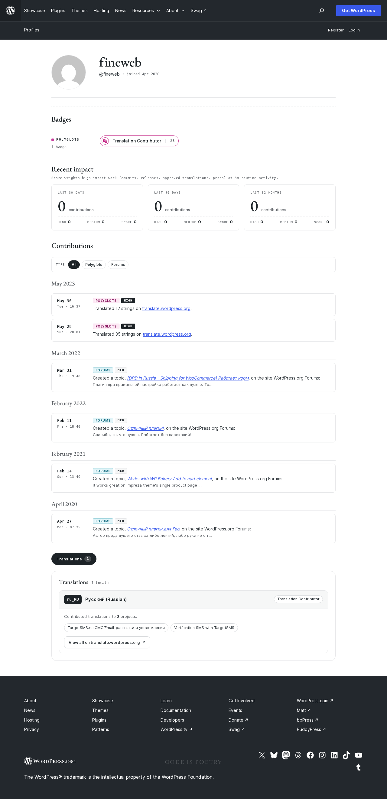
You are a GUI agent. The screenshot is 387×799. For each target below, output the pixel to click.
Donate (239, 719)
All (74, 264)
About (30, 700)
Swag (237, 729)
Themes (100, 710)
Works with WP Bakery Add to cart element (169, 478)
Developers (172, 719)
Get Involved (242, 700)
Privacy (31, 729)
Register (336, 30)
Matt (304, 710)
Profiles (31, 29)
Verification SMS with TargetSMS (204, 627)
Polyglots (93, 264)
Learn (166, 700)
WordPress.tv (177, 729)
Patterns (100, 729)
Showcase (102, 700)
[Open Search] (321, 10)
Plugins (99, 719)
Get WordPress (358, 10)
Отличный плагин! (145, 428)
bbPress (308, 719)
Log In (354, 30)
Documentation (176, 710)
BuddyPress (311, 729)
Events (235, 710)
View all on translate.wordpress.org (104, 642)
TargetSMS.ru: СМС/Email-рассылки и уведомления (116, 627)
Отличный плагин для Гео (153, 528)
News (29, 710)
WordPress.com (315, 700)
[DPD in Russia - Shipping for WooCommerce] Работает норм (188, 377)
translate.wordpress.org (166, 308)
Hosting (32, 719)
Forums (118, 264)
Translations (73, 558)
